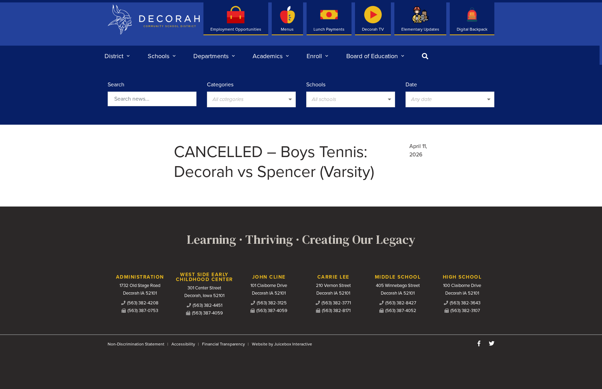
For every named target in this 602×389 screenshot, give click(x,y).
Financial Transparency (223, 344)
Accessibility (183, 344)
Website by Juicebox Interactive (282, 344)
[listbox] (251, 99)
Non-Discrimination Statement (136, 344)
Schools (315, 84)
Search (116, 84)
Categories (220, 84)
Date (411, 84)
